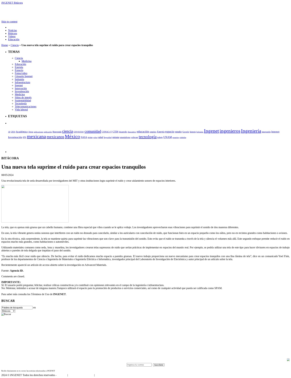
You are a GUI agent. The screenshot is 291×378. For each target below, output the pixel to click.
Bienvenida (57, 132)
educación (143, 131)
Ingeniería (251, 131)
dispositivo (132, 132)
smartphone (125, 137)
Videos (11, 36)
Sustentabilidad (23, 100)
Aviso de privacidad (105, 375)
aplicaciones (38, 132)
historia (193, 132)
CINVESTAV (79, 132)
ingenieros (230, 131)
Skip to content (9, 21)
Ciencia (15, 45)
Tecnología (21, 103)
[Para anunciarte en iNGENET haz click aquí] (288, 360)
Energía (19, 67)
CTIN (115, 131)
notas (90, 137)
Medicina (26, 61)
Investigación (22, 91)
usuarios (175, 137)
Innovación (21, 88)
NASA (84, 137)
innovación (266, 132)
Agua (30, 131)
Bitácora (12, 33)
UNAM (167, 137)
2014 (13, 132)
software (134, 137)
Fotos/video (21, 73)
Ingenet (19, 85)
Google (185, 132)
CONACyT (107, 131)
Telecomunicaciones (25, 106)
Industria (19, 79)
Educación (13, 39)
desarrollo (123, 132)
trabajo (160, 137)
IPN (24, 137)
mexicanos (55, 137)
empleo (153, 132)
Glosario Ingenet (24, 76)
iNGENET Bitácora (12, 2)
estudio (178, 131)
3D (9, 132)
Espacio (19, 70)
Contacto (62, 375)
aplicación (48, 132)
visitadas (183, 137)
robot (95, 137)
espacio (169, 131)
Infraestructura (22, 82)
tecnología (148, 136)
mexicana (36, 136)
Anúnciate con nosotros (80, 375)
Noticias (12, 30)
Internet (275, 131)
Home (4, 45)
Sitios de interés (23, 97)
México (72, 136)
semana (115, 137)
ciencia (67, 131)
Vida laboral (21, 109)
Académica (22, 131)
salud (100, 137)
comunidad (93, 131)
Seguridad (108, 137)
